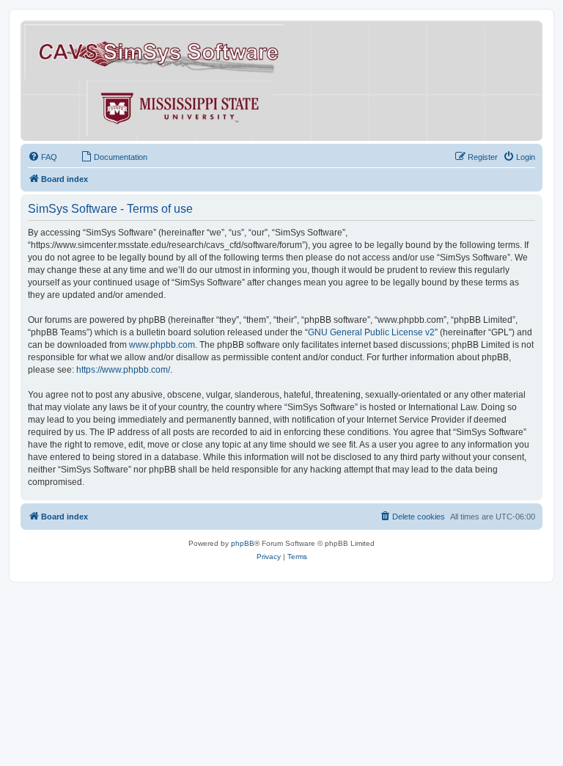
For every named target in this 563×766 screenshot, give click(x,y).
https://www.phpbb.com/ (123, 370)
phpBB (242, 543)
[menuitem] (42, 157)
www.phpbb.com (162, 345)
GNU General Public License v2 (371, 332)
